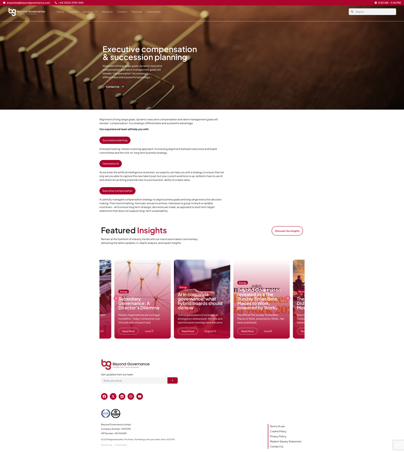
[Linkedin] (122, 396)
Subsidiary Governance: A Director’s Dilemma (139, 303)
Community (154, 11)
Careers (122, 11)
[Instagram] (131, 396)
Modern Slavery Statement (285, 441)
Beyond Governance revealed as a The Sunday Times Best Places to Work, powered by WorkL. (259, 298)
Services (88, 11)
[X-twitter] (113, 396)
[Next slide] (287, 298)
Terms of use (277, 426)
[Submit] (172, 380)
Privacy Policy (278, 436)
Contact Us (276, 446)
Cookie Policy (278, 431)
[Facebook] (104, 396)
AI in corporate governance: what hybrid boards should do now (200, 301)
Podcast (137, 11)
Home (60, 11)
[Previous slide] (116, 298)
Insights (73, 11)
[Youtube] (139, 396)
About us (107, 11)
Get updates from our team (117, 374)
